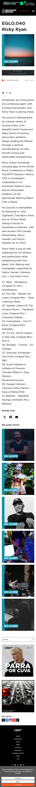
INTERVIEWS (18, 739)
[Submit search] (32, 639)
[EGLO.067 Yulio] (18, 546)
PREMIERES (18, 750)
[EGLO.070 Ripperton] (18, 444)
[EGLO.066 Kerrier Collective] (18, 580)
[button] (33, 11)
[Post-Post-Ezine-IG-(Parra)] (18, 676)
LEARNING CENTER (18, 753)
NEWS (18, 742)
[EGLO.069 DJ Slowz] (18, 478)
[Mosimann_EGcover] (18, 712)
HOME (18, 736)
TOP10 (18, 756)
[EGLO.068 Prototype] (18, 512)
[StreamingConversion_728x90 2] (18, 5)
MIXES (18, 745)
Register (27, 11)
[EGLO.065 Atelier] (18, 614)
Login (21, 11)
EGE (18, 759)
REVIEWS (18, 747)
